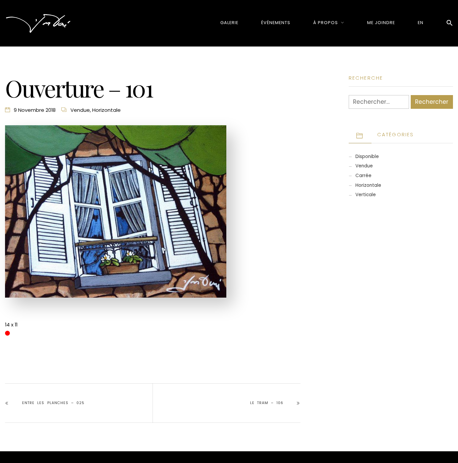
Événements (275, 22)
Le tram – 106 (266, 402)
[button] (449, 23)
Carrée (363, 175)
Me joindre (381, 22)
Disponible (367, 156)
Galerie (229, 22)
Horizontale (106, 109)
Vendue (80, 109)
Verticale (365, 194)
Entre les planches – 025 (53, 402)
